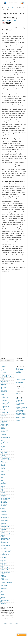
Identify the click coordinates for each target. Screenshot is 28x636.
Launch (2, 471)
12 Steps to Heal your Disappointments (21, 399)
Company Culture (4, 412)
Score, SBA (18, 393)
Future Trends (3, 452)
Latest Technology (4, 470)
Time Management (4, 593)
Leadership (2, 474)
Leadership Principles (5, 476)
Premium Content (4, 520)
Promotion (2, 532)
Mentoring (2, 490)
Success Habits (4, 579)
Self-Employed (3, 547)
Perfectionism (3, 514)
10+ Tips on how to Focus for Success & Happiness (20, 403)
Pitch (17, 381)
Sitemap (16, 623)
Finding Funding (4, 442)
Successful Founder (4, 584)
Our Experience (19, 369)
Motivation (2, 493)
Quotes (2, 536)
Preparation (3, 522)
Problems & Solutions (5, 526)
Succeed (2, 575)
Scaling (2, 544)
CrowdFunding (3, 421)
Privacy (11, 623)
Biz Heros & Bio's (4, 381)
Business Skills (3, 405)
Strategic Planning (4, 567)
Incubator (2, 465)
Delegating (2, 431)
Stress (1, 570)
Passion (2, 513)
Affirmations (3, 371)
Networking (2, 496)
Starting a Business (4, 554)
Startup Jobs (3, 560)
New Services (3, 504)
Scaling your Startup (5, 545)
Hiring (1, 461)
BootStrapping (3, 391)
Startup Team (3, 564)
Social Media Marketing (5, 550)
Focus (1, 443)
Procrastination (3, 527)
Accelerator (3, 366)
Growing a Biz (3, 456)
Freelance (2, 448)
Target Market (3, 585)
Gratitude (2, 455)
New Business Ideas (5, 498)
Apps (1, 374)
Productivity (3, 529)
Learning (2, 480)
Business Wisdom (4, 406)
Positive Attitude (4, 519)
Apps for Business (4, 375)
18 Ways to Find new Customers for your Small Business (21, 419)
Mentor (2, 489)
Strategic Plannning (4, 569)
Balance (2, 378)
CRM (1, 418)
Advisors (2, 369)
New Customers (4, 499)
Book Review (3, 387)
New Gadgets (3, 501)
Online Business (4, 507)
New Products (3, 502)
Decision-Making (4, 430)
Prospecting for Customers (6, 533)
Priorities (2, 525)
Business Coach (4, 397)
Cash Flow (2, 408)
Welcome (18, 368)
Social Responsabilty (5, 551)
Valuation (2, 597)
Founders (2, 446)
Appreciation (3, 372)
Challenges (2, 409)
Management (3, 483)
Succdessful (3, 573)
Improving (2, 464)
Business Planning (4, 402)
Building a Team (4, 396)
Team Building (3, 588)
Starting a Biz (3, 553)
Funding (2, 451)
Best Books (3, 379)
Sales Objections (4, 542)
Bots (1, 393)
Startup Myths (3, 563)
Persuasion (3, 516)
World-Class (3, 603)
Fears (1, 440)
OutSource (2, 508)
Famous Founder (4, 439)
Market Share (3, 485)
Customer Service (4, 425)
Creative (2, 416)
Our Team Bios (19, 371)
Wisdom (2, 601)
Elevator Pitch (3, 433)
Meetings (2, 488)
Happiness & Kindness (5, 459)
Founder (2, 445)
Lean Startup (3, 479)
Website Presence (4, 600)
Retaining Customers (5, 538)
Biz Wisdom (3, 384)
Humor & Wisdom (4, 462)
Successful (3, 581)
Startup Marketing (4, 562)
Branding (2, 394)
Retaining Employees (5, 539)
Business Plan (3, 400)
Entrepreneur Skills (4, 436)
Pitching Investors (4, 517)
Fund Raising (3, 449)
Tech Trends (3, 590)
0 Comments (13, 20)
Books (1, 388)
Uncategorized (3, 596)
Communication (3, 411)
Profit (1, 530)
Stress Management (5, 572)
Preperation (3, 523)
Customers (2, 427)
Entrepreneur (3, 434)
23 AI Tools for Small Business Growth (20, 409)
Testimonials (18, 372)
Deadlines (2, 428)
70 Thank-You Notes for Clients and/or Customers (21, 406)
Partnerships (3, 511)
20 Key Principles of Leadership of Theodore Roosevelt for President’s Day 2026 (21, 414)
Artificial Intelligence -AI (5, 376)
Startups (2, 566)
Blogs (1, 385)
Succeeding (3, 576)
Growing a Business (4, 458)
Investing (2, 468)
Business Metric (4, 399)
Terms (1, 591)
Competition (3, 413)
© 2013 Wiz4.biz (5, 623)
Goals (1, 453)
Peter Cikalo (6, 20)
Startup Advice (3, 557)
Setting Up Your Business (21, 388)
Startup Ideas (3, 559)
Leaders (2, 473)
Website (2, 599)
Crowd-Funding (3, 419)
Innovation (2, 467)
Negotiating (3, 495)
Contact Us (18, 374)
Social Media (3, 548)
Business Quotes (4, 403)
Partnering (2, 510)
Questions (2, 535)
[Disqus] (14, 295)
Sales (1, 541)
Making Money (3, 482)
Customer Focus (4, 424)
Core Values (3, 415)
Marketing (14, 7)
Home (9, 7)
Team (1, 587)
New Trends (3, 505)
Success (2, 578)
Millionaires (3, 492)
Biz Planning (3, 382)
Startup (2, 556)
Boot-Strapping (3, 390)
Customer (2, 422)
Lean (1, 477)
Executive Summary (5, 437)
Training (2, 594)
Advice (2, 368)
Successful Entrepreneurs (6, 582)
